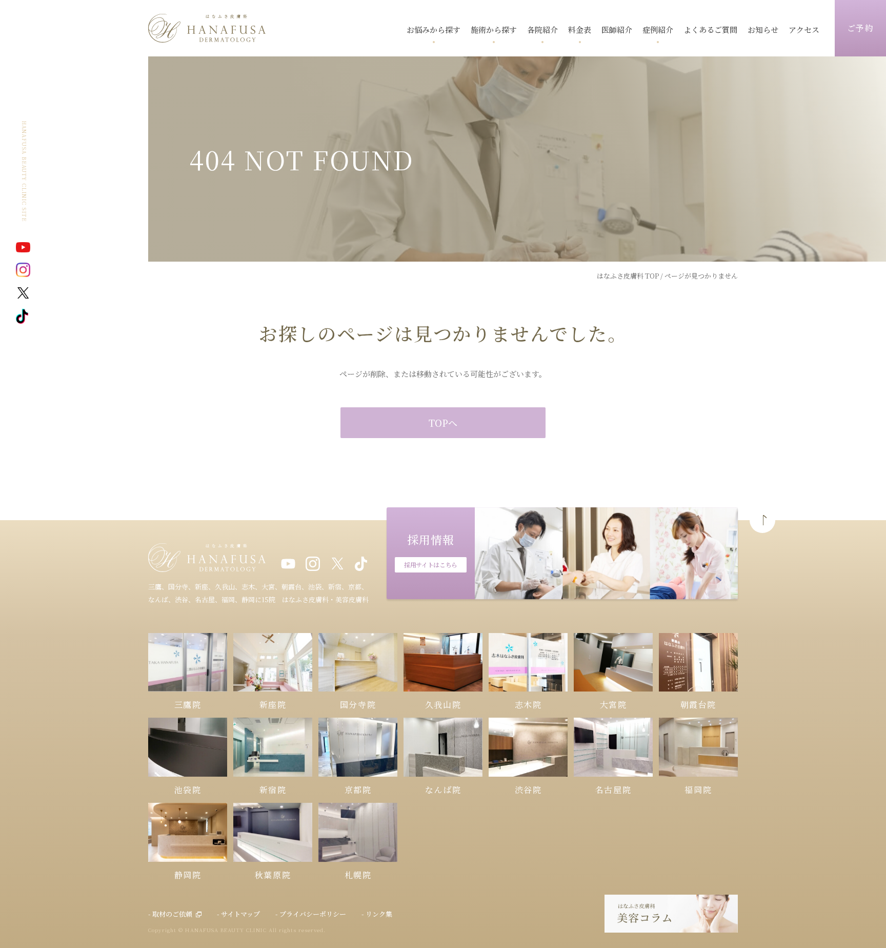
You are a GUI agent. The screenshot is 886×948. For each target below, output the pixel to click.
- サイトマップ (238, 914)
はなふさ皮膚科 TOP (628, 276)
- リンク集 (376, 914)
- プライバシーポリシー (310, 914)
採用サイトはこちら (430, 564)
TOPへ (443, 422)
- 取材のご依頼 (170, 914)
